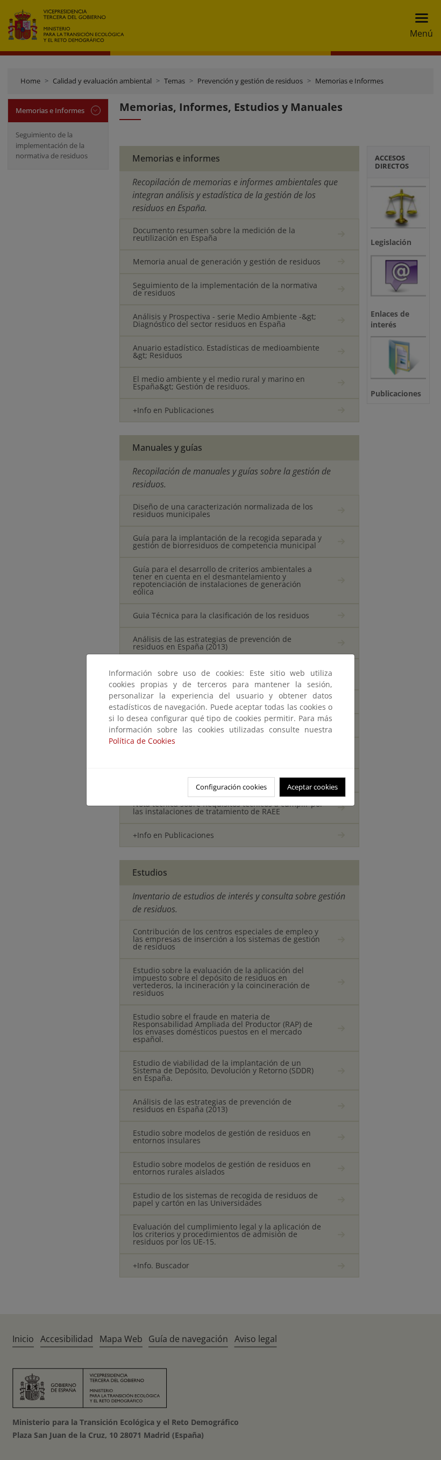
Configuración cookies (231, 787)
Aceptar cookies (312, 787)
